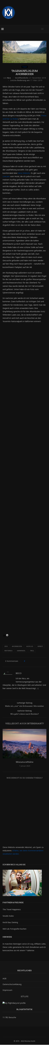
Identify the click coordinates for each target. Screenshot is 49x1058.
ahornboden (17, 646)
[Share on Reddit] (41, 661)
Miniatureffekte (24, 762)
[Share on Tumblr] (39, 661)
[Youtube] (33, 1031)
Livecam (6, 176)
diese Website (24, 173)
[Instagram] (23, 1031)
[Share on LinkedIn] (37, 661)
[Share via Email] (25, 663)
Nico (9, 78)
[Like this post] (26, 661)
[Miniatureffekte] (24, 743)
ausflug (29, 646)
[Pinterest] (26, 1031)
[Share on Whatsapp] (23, 663)
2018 (5, 646)
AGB (4, 978)
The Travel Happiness (12, 909)
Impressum (7, 990)
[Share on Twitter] (32, 661)
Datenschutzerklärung (12, 984)
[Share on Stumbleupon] (44, 661)
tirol (32, 651)
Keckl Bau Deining (10, 922)
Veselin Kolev (8, 916)
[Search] (46, 29)
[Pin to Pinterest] (34, 661)
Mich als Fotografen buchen (14, 929)
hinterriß (8, 651)
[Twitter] (19, 1031)
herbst (40, 646)
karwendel (21, 651)
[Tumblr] (29, 1031)
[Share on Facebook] (29, 661)
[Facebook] (16, 1031)
